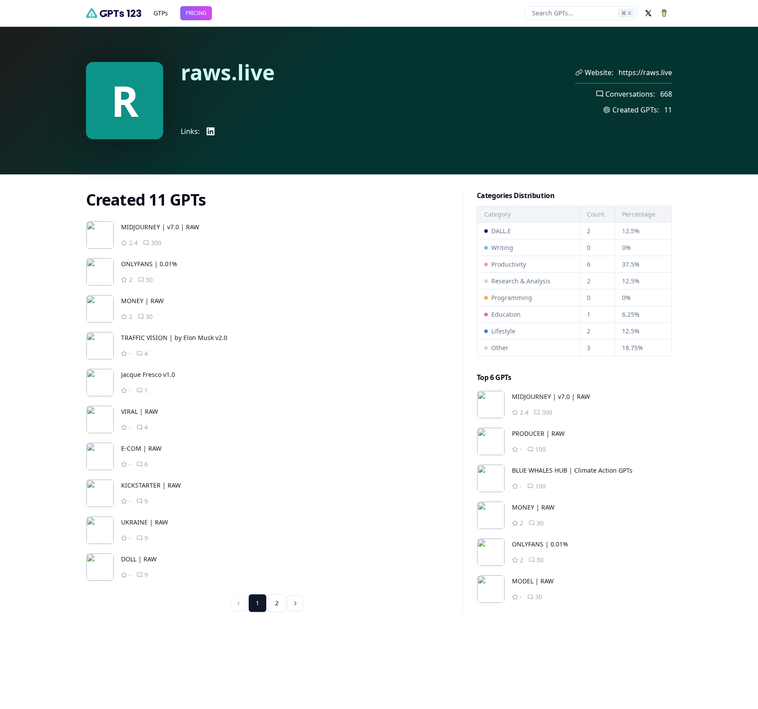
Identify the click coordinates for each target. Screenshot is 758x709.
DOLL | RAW (139, 559)
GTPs (161, 13)
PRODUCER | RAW (538, 433)
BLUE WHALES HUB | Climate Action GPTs (572, 470)
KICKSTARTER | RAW (151, 485)
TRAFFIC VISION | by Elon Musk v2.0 (174, 337)
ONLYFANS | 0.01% (149, 264)
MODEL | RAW (533, 581)
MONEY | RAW (142, 301)
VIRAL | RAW (139, 411)
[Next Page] (295, 603)
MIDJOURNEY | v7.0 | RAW (160, 227)
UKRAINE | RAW (144, 522)
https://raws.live (645, 72)
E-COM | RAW (141, 448)
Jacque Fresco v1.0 (148, 374)
